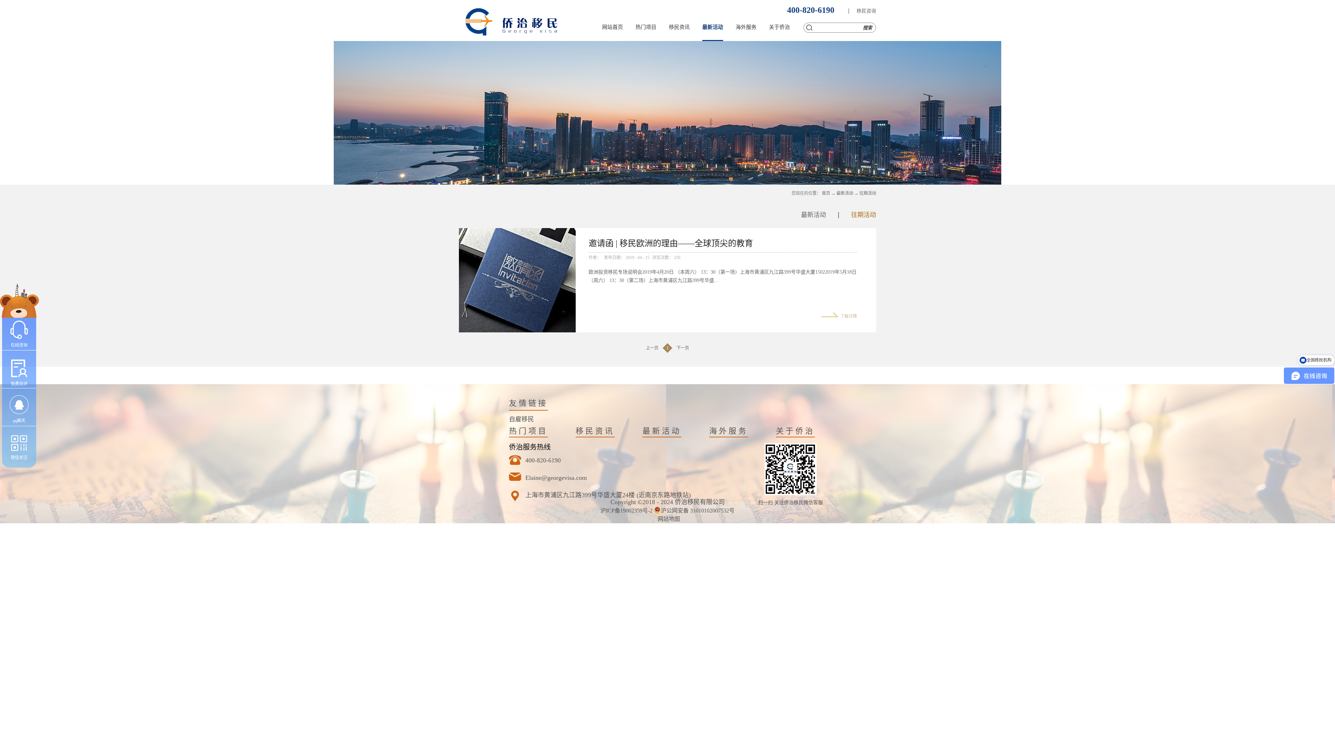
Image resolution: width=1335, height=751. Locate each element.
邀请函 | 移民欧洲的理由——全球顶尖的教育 (671, 243)
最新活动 (844, 193)
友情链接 (528, 403)
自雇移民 (521, 419)
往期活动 (867, 193)
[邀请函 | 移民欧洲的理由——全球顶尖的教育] (517, 232)
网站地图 (667, 519)
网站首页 (612, 27)
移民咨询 (866, 11)
